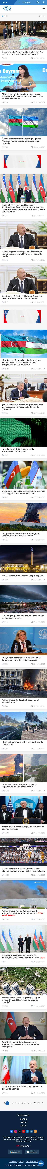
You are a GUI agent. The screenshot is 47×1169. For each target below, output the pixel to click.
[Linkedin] (31, 1131)
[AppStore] (32, 1152)
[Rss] (35, 1131)
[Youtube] (23, 1131)
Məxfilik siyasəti (32, 1162)
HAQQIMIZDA (23, 1115)
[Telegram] (27, 1131)
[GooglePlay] (15, 1152)
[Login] (43, 2)
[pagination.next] (43, 1103)
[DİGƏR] (43, 9)
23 (39, 1103)
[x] (19, 1131)
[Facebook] (11, 1131)
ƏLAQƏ (23, 1119)
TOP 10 (23, 1126)
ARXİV (23, 1122)
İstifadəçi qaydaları (16, 1162)
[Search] (38, 2)
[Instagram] (15, 1131)
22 (35, 1103)
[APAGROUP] (23, 1146)
